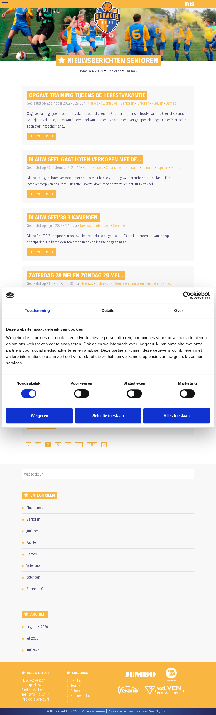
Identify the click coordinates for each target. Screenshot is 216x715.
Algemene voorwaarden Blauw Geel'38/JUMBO (139, 711)
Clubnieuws (109, 103)
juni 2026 (33, 650)
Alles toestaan (177, 415)
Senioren (114, 71)
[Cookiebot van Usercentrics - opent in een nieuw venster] (187, 295)
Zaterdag (33, 577)
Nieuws (97, 71)
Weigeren (39, 415)
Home (83, 71)
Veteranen (34, 566)
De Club (76, 680)
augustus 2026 (37, 627)
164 (92, 445)
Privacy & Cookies (93, 711)
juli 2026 (32, 638)
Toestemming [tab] (37, 310)
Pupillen (157, 103)
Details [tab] (108, 310)
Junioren (143, 103)
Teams (76, 685)
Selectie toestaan (108, 415)
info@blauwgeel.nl (35, 699)
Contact (76, 700)
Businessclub (81, 695)
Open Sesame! (6, 4)
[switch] (81, 393)
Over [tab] (178, 310)
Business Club (36, 589)
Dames (171, 103)
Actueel (76, 690)
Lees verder (39, 136)
